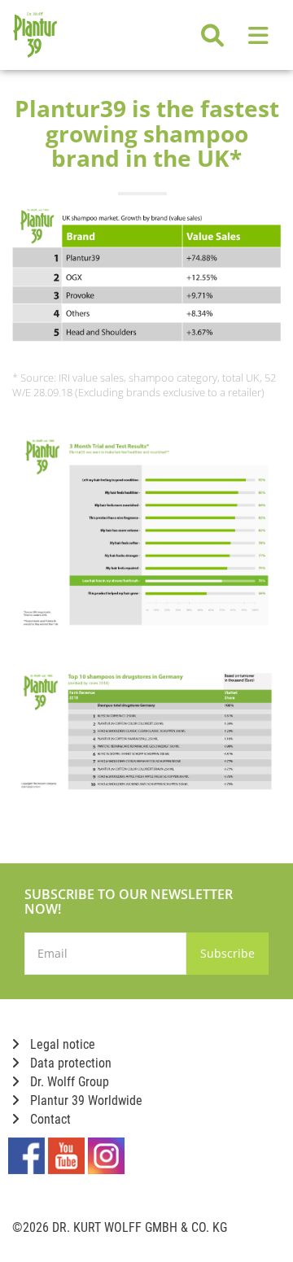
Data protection (69, 1063)
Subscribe (227, 953)
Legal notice (61, 1044)
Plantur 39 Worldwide (84, 1100)
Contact (49, 1119)
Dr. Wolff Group (68, 1082)
